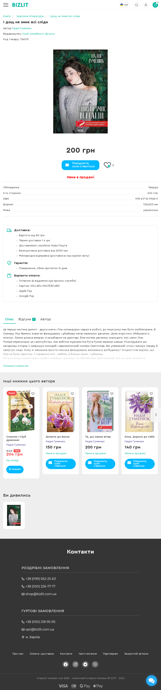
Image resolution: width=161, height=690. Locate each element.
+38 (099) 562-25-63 (41, 579)
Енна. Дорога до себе (140, 436)
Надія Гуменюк (22, 28)
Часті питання (88, 653)
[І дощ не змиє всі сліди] (80, 91)
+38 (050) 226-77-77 (40, 586)
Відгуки (26, 319)
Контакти (66, 653)
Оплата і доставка (42, 653)
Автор (45, 319)
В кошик (15, 469)
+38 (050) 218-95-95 (40, 622)
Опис (9, 319)
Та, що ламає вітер (98, 436)
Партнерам (110, 653)
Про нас (18, 653)
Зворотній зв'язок (136, 653)
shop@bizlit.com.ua (41, 594)
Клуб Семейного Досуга (38, 33)
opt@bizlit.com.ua (40, 629)
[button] (156, 415)
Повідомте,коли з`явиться (83, 165)
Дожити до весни (58, 436)
